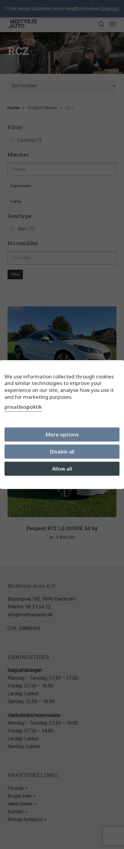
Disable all (62, 451)
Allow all (62, 468)
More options (62, 434)
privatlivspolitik (23, 406)
